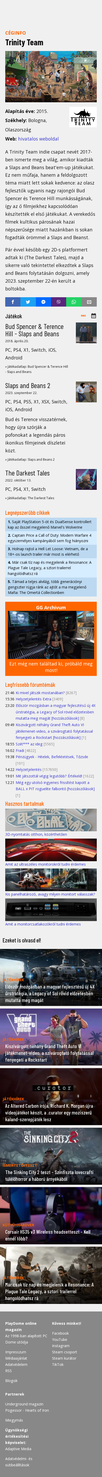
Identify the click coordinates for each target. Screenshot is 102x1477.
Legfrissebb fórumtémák (30, 684)
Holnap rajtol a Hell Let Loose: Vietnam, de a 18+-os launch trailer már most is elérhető (48, 551)
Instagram (61, 1345)
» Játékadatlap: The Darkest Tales (29, 498)
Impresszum (15, 1351)
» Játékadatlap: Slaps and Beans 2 (30, 459)
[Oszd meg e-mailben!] (89, 302)
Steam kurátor (64, 1358)
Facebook (60, 1333)
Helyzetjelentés (29, 769)
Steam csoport (64, 1351)
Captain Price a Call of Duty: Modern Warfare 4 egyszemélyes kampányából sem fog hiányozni (49, 538)
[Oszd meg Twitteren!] (28, 302)
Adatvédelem (16, 1364)
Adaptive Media (18, 1448)
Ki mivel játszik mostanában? (40, 692)
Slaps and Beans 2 (27, 385)
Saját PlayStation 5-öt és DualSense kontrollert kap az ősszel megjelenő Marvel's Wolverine (50, 524)
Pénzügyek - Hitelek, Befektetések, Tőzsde (52, 756)
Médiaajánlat (16, 1358)
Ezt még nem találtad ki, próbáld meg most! (51, 667)
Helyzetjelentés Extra (33, 698)
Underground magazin (24, 1404)
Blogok (11, 1380)
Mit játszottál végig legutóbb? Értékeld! (49, 776)
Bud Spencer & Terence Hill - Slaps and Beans (34, 330)
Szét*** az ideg (29, 743)
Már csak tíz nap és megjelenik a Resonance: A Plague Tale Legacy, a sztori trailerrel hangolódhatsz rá (50, 568)
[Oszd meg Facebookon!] (12, 302)
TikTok (58, 1364)
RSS (8, 1370)
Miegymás (14, 1420)
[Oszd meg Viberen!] (58, 302)
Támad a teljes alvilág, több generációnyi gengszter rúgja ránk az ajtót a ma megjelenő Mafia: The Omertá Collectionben (47, 587)
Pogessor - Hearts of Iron (27, 1410)
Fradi (20, 750)
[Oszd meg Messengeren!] (43, 302)
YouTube (59, 1339)
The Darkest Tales (27, 472)
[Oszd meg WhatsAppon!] (73, 302)
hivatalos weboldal (38, 139)
